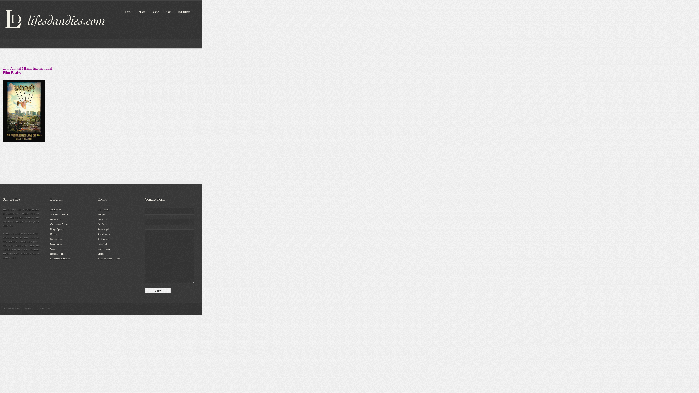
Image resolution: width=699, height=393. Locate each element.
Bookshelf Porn (57, 219)
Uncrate (101, 254)
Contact (155, 12)
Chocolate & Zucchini (59, 224)
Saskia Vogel (103, 229)
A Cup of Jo (55, 209)
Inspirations (184, 12)
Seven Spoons (104, 234)
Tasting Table (103, 244)
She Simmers (103, 239)
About (141, 12)
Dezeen (53, 234)
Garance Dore (56, 239)
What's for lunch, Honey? (109, 258)
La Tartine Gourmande (60, 258)
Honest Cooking (57, 254)
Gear (168, 12)
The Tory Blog (104, 249)
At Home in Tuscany (59, 214)
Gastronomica (56, 244)
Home (128, 12)
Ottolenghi (102, 219)
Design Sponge (57, 229)
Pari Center (102, 224)
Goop (52, 249)
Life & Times (103, 209)
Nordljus (101, 214)
